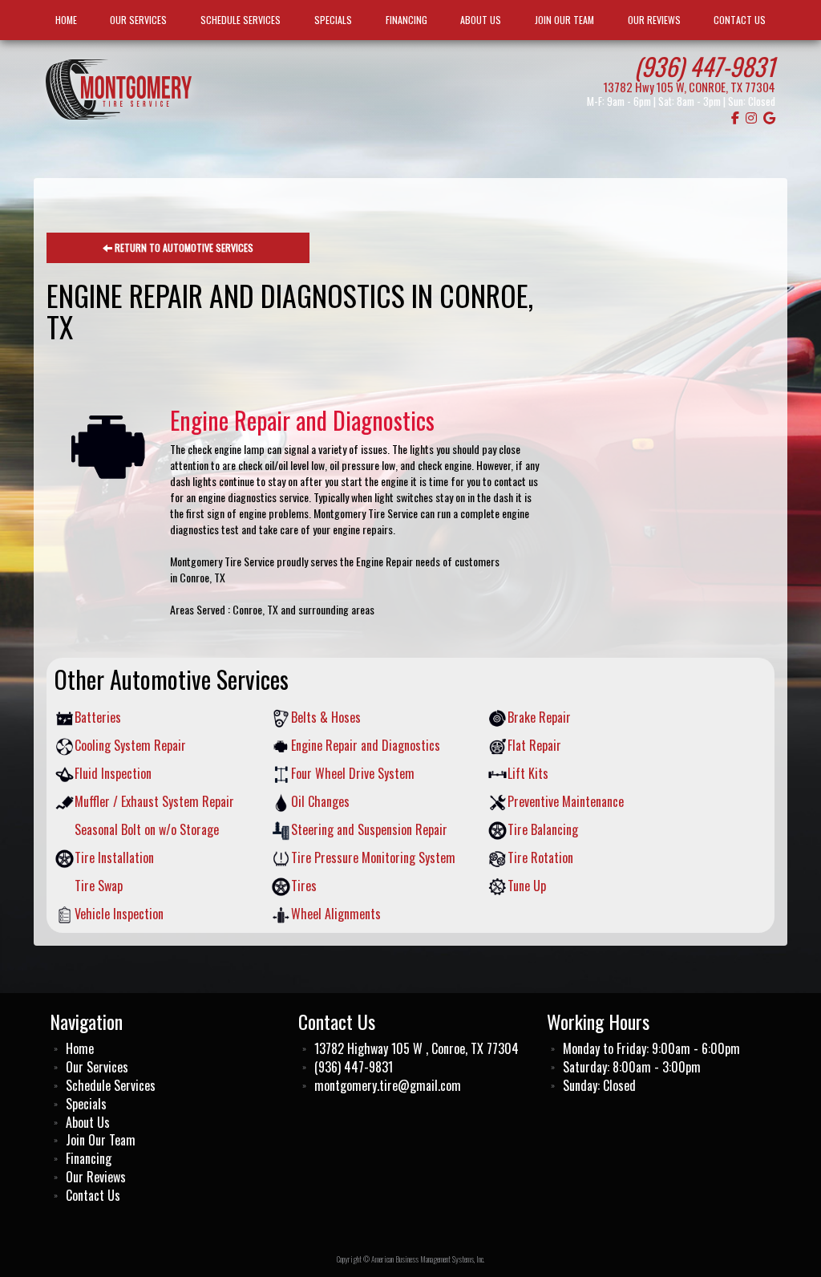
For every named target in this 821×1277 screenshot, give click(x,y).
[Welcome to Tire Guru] (119, 87)
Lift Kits (528, 773)
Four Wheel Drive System (353, 773)
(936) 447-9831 (704, 65)
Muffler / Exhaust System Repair (154, 802)
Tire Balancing (543, 830)
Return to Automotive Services (182, 247)
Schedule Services (240, 19)
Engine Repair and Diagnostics (365, 745)
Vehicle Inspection (119, 914)
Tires (304, 886)
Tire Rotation (540, 858)
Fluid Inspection (113, 773)
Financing (406, 19)
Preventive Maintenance (566, 802)
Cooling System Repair (130, 745)
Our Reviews (654, 19)
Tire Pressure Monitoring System (373, 858)
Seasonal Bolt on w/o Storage (147, 830)
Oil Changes (320, 802)
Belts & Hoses (326, 717)
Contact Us (740, 19)
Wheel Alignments (336, 914)
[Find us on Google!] (769, 117)
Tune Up (527, 886)
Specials (333, 19)
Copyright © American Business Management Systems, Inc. (410, 1259)
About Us (480, 19)
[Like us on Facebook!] (735, 117)
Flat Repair (534, 745)
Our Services (138, 19)
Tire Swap (99, 886)
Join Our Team (564, 19)
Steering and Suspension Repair (369, 830)
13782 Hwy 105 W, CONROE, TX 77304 (689, 87)
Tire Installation (114, 858)
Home (66, 19)
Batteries (98, 717)
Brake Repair (539, 717)
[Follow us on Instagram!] (751, 117)
